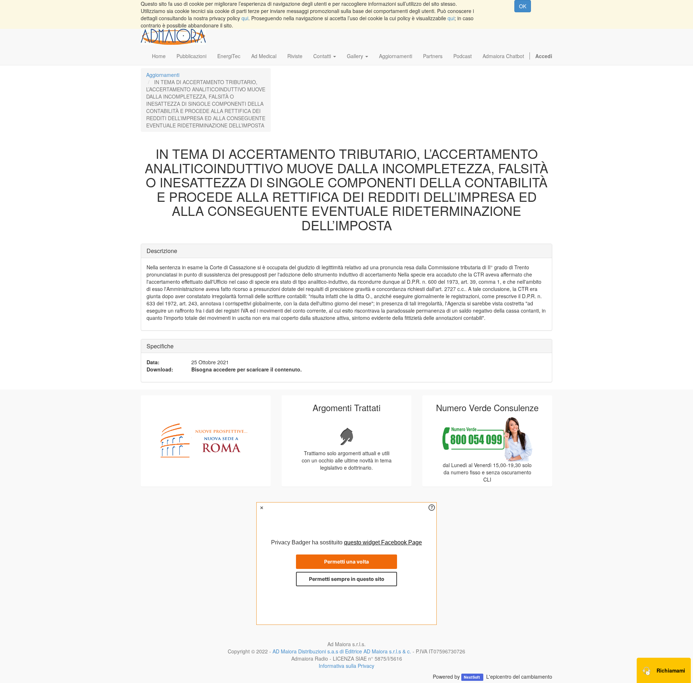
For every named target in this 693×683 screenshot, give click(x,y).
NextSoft (472, 677)
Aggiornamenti (162, 74)
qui (244, 18)
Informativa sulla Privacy (346, 665)
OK (522, 6)
